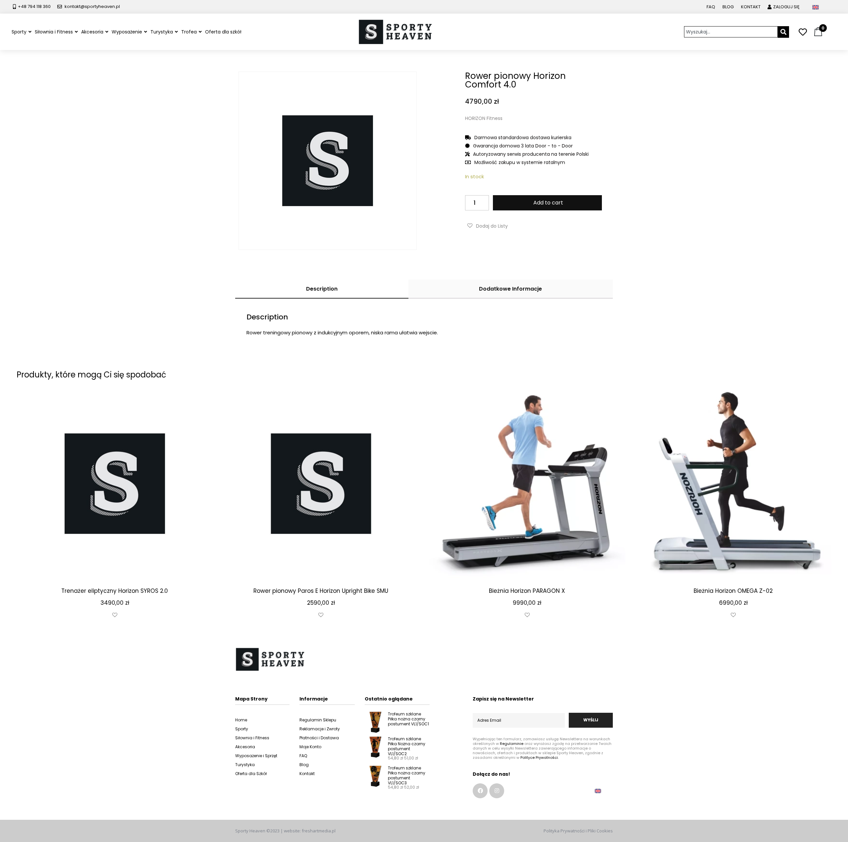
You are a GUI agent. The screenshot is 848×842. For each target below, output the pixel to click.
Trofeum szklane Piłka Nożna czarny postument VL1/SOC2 (406, 746)
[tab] (321, 289)
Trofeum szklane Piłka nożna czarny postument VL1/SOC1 (408, 719)
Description (322, 289)
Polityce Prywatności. (539, 757)
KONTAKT (751, 7)
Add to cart (548, 202)
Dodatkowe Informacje (510, 289)
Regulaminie (511, 743)
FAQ (711, 7)
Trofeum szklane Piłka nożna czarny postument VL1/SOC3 (406, 775)
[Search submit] (783, 32)
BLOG (728, 7)
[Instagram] (496, 790)
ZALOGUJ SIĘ (786, 7)
